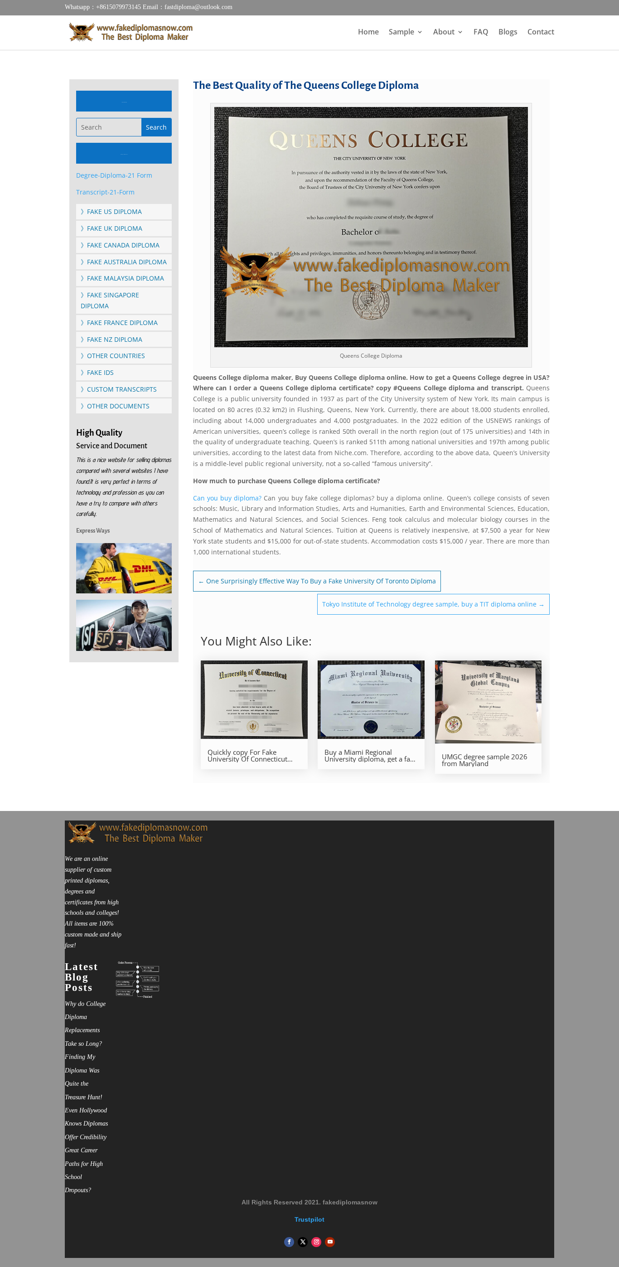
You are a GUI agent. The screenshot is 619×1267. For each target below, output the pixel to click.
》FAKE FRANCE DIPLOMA (119, 322)
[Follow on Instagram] (316, 1242)
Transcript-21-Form (105, 192)
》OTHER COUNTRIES (113, 355)
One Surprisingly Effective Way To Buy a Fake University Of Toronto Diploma (317, 581)
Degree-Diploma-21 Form (114, 175)
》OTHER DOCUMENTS (115, 406)
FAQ (481, 33)
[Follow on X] (303, 1242)
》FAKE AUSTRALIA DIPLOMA (124, 261)
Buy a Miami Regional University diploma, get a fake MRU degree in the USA (370, 755)
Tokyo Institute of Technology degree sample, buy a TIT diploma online (433, 604)
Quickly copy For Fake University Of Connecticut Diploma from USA (247, 755)
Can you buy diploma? (227, 498)
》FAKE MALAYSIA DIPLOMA (122, 278)
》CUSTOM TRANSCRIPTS (119, 389)
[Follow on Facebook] (289, 1242)
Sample (401, 33)
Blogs (507, 33)
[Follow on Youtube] (330, 1242)
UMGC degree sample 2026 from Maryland (484, 760)
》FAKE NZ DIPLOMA (111, 339)
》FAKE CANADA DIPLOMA (120, 245)
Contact (540, 33)
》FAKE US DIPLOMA (111, 211)
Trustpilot (309, 1219)
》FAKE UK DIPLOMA (111, 228)
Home (368, 33)
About (444, 33)
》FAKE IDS (97, 372)
